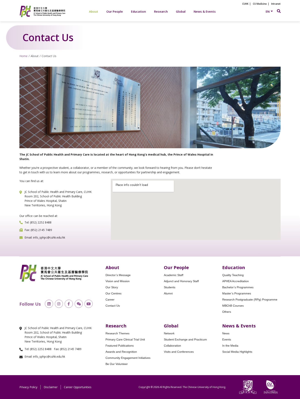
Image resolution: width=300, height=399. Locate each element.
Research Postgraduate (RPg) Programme (249, 299)
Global (181, 11)
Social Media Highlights (237, 351)
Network (169, 333)
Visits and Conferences (179, 351)
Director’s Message (118, 275)
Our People (114, 11)
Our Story (112, 287)
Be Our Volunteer (117, 364)
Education (138, 11)
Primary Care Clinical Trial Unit (125, 339)
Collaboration (172, 345)
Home (23, 56)
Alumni (168, 293)
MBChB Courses (233, 305)
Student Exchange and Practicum (185, 339)
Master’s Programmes (236, 293)
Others (226, 311)
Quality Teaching (233, 275)
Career (110, 299)
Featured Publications (120, 345)
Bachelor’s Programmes (237, 287)
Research (161, 11)
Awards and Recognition (121, 351)
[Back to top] (290, 367)
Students (169, 287)
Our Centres (113, 293)
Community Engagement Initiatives (128, 357)
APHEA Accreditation (235, 281)
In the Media (230, 345)
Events (226, 339)
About (93, 11)
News (225, 333)
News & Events (205, 11)
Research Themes (117, 333)
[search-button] (279, 11)
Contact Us (113, 305)
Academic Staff (173, 275)
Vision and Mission (118, 281)
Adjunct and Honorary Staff (181, 281)
